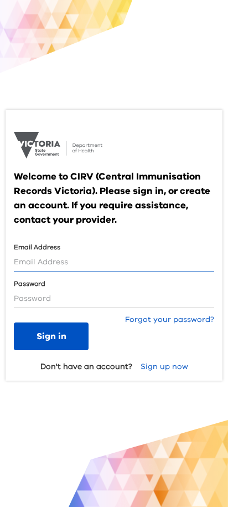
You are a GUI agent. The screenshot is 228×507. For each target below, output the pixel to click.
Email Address (37, 247)
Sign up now (164, 366)
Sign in (51, 336)
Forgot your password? (169, 319)
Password (29, 283)
